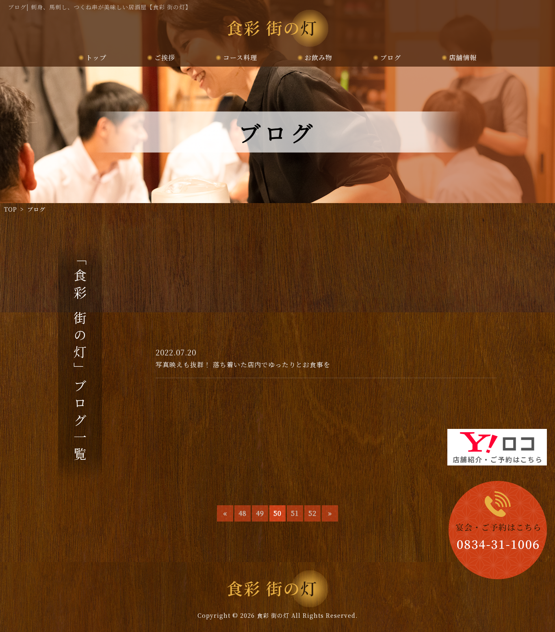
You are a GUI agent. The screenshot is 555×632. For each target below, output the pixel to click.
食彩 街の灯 (273, 615)
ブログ (390, 57)
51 (295, 513)
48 (242, 513)
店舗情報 (463, 57)
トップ (96, 57)
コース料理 (240, 57)
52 (312, 513)
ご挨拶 (164, 57)
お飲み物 (318, 57)
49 (260, 513)
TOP (10, 209)
